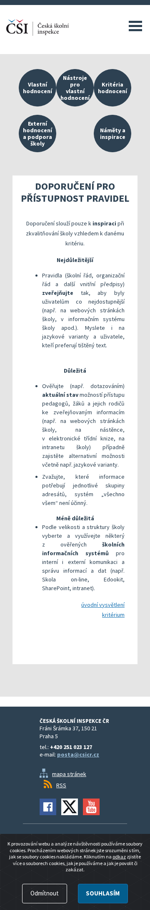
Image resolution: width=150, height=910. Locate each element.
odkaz (119, 856)
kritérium (113, 614)
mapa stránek (69, 774)
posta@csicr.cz (78, 754)
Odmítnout (44, 893)
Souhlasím (103, 893)
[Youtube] (91, 807)
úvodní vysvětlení (103, 604)
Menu (135, 25)
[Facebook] (48, 807)
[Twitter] (69, 807)
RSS (61, 785)
